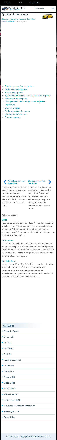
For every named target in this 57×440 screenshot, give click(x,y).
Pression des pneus (14, 92)
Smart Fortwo (10, 388)
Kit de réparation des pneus (17, 111)
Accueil (7, 3)
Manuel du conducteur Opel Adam (23, 19)
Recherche (34, 3)
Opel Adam (6, 19)
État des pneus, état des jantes (19, 86)
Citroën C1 (8, 337)
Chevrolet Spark (11, 331)
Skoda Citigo (9, 383)
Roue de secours (12, 117)
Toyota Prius (9, 417)
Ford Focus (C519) (12, 400)
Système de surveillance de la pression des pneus (28, 95)
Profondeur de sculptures (16, 98)
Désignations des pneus (16, 89)
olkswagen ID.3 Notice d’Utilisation (19, 406)
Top (20, 3)
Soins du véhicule (8, 22)
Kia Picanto (9, 365)
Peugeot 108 (9, 377)
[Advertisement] (28, 53)
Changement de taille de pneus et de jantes (25, 101)
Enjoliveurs (10, 105)
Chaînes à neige (12, 108)
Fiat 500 (7, 342)
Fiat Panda (9, 348)
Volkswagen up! (11, 394)
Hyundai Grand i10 (12, 360)
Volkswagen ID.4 (11, 411)
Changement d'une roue (16, 114)
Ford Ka (7, 354)
